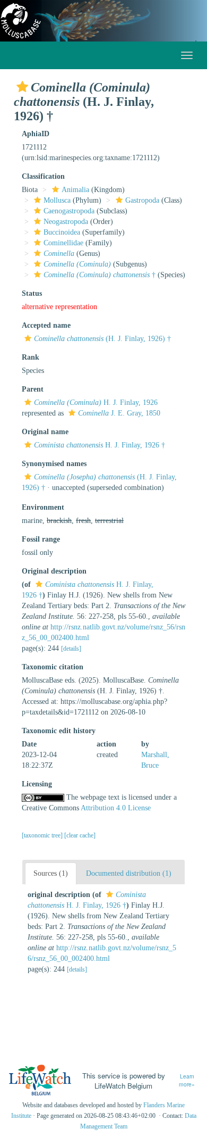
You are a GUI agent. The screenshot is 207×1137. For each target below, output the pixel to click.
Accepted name (46, 325)
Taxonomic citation (52, 667)
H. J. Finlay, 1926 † (99, 445)
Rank (30, 357)
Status (32, 293)
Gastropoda (142, 200)
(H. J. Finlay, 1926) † (102, 339)
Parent (33, 389)
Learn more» (187, 1080)
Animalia (75, 190)
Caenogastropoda (69, 211)
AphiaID (35, 134)
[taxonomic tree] (43, 835)
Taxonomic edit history (59, 731)
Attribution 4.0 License (116, 808)
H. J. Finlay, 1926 (96, 402)
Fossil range (41, 539)
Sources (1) (50, 873)
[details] (71, 648)
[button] (22, 86)
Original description (54, 571)
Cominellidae (63, 243)
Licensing (37, 784)
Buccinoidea (62, 232)
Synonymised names (54, 464)
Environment (43, 507)
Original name (45, 432)
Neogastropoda (66, 222)
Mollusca (57, 200)
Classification (43, 176)
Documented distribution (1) (128, 873)
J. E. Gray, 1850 (119, 413)
